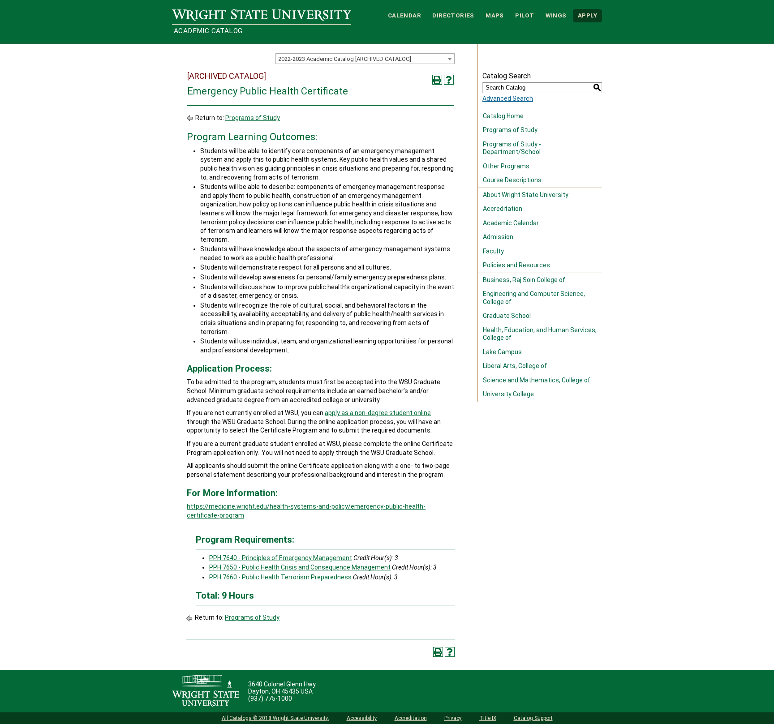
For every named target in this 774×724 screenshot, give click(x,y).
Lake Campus (502, 352)
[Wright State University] (205, 691)
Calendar (404, 15)
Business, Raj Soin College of (524, 279)
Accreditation (502, 208)
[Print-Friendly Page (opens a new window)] (437, 80)
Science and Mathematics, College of (536, 380)
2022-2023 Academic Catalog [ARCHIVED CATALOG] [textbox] (344, 59)
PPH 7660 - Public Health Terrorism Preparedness (280, 577)
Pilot (524, 15)
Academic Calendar (511, 223)
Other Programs (506, 166)
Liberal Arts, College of (515, 365)
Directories (453, 15)
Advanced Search (507, 98)
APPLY (587, 15)
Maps (495, 15)
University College (508, 394)
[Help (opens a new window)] (449, 80)
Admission (498, 236)
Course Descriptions (512, 180)
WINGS (556, 15)
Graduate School (507, 315)
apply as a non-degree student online (378, 412)
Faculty (493, 251)
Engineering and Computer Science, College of (534, 297)
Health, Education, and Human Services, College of (540, 334)
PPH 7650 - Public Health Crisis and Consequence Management (300, 567)
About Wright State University (525, 194)
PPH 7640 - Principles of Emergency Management (280, 557)
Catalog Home (503, 116)
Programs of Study (252, 117)
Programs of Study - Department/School (512, 148)
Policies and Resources (516, 265)
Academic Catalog (208, 31)
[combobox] (365, 58)
